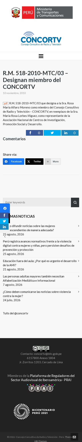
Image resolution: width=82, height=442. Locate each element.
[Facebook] (5, 208)
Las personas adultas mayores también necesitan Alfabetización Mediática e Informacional (33, 278)
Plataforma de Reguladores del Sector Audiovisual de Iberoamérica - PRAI (43, 378)
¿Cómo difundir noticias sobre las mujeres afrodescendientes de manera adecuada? (29, 228)
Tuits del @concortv (15, 313)
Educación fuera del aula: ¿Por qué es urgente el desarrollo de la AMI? (40, 263)
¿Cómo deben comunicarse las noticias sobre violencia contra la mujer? (37, 294)
